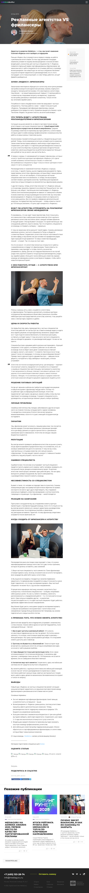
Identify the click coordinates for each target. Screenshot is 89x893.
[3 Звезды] (30, 754)
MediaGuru (28, 736)
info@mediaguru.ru (13, 878)
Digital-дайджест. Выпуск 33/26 (74, 54)
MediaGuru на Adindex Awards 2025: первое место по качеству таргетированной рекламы (17, 829)
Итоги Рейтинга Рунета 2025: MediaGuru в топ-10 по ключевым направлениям (43, 828)
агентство (13, 775)
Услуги (36, 882)
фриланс (23, 775)
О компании (38, 887)
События (50, 884)
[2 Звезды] (22, 754)
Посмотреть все (11, 861)
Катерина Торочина (76, 817)
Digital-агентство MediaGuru (14, 819)
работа (18, 775)
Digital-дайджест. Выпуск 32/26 (74, 62)
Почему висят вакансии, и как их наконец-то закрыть (71, 823)
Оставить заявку (47, 874)
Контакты (60, 884)
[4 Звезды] (38, 754)
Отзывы (49, 887)
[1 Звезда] (14, 754)
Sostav (42, 744)
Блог (48, 882)
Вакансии (60, 882)
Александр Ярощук (26, 31)
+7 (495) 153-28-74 (14, 874)
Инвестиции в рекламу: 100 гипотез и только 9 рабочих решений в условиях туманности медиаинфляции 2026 (76, 73)
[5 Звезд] (45, 754)
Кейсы (36, 884)
